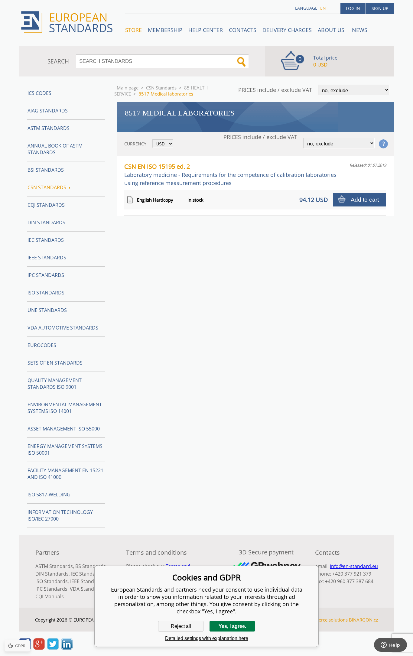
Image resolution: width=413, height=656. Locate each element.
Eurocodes (42, 345)
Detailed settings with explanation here (206, 638)
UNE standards (47, 310)
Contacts (242, 30)
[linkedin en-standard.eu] (67, 648)
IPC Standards (46, 275)
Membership (165, 30)
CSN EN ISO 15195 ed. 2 (230, 174)
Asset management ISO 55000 (64, 428)
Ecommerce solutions (325, 620)
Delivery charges (287, 30)
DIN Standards (46, 222)
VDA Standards (87, 589)
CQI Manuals (49, 596)
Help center (205, 30)
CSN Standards (161, 88)
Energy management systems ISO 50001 (65, 449)
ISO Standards (46, 292)
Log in (353, 8)
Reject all (181, 626)
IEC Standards (46, 240)
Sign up (380, 8)
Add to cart (365, 199)
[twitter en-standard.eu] (53, 648)
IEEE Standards (47, 257)
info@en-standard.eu (354, 566)
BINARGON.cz (363, 620)
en (323, 8)
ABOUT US (332, 30)
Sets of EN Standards (55, 362)
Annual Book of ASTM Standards (55, 149)
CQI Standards (46, 205)
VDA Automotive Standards (63, 327)
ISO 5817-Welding (49, 494)
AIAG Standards (48, 110)
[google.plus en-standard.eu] (39, 648)
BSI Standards (46, 170)
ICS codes (39, 93)
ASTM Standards (49, 128)
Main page (127, 88)
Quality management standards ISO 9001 (55, 383)
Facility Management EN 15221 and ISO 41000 (65, 473)
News (359, 30)
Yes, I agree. (232, 626)
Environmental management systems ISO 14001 (65, 407)
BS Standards (90, 566)
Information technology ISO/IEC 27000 (60, 515)
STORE (133, 30)
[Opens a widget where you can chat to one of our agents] (390, 645)
